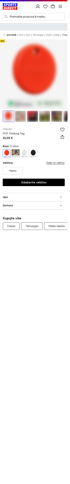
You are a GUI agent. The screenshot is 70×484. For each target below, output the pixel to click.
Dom (21, 35)
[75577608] (7, 153)
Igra (28, 35)
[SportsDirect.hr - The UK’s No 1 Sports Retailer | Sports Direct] (10, 6)
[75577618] (16, 153)
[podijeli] (62, 137)
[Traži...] (6, 16)
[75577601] (24, 153)
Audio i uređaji (52, 35)
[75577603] (33, 153)
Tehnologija (38, 35)
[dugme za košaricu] (53, 6)
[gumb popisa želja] (45, 6)
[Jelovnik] (60, 6)
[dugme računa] (38, 6)
